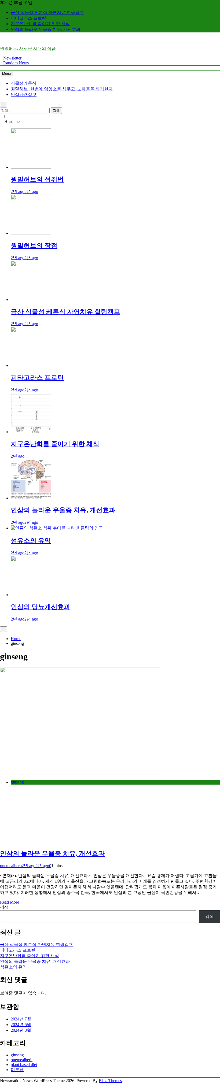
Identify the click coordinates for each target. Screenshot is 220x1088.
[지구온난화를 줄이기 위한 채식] (31, 431)
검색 (4, 907)
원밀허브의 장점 (34, 245)
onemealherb (11, 865)
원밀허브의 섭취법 (37, 179)
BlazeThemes (110, 1080)
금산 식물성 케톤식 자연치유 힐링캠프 (47, 12)
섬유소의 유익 (31, 540)
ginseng (17, 782)
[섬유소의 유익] (57, 528)
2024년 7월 (21, 1019)
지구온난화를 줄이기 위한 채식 (40, 23)
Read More (9, 902)
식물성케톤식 (23, 83)
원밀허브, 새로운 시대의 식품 (28, 48)
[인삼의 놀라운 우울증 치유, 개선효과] (31, 498)
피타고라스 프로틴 (28, 18)
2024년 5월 (21, 1024)
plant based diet (24, 1064)
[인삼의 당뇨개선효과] (31, 594)
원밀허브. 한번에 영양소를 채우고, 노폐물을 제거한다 (62, 89)
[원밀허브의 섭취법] (31, 167)
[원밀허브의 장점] (31, 233)
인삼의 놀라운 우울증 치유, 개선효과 (45, 29)
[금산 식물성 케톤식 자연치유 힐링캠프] (31, 299)
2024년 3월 (21, 1030)
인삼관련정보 (23, 94)
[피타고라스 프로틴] (31, 365)
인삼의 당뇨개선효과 (40, 606)
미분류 (17, 1069)
